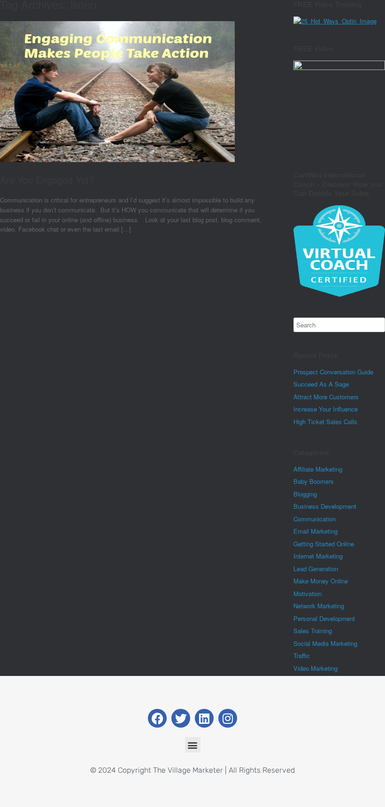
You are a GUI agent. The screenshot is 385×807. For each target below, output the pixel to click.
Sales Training (312, 630)
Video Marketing (315, 668)
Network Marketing (318, 605)
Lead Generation (315, 568)
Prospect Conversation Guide (333, 371)
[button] (192, 745)
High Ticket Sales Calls (325, 421)
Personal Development (324, 618)
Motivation (307, 593)
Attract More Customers (326, 396)
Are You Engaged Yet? (47, 179)
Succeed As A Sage (321, 384)
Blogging (305, 493)
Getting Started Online (323, 543)
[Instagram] (227, 718)
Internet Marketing (318, 555)
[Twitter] (180, 718)
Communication (314, 518)
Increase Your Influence (325, 408)
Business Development (324, 506)
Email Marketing (315, 531)
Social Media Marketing (325, 643)
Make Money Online (320, 580)
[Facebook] (157, 718)
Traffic (301, 655)
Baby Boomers (313, 481)
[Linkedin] (204, 718)
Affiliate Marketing (317, 469)
